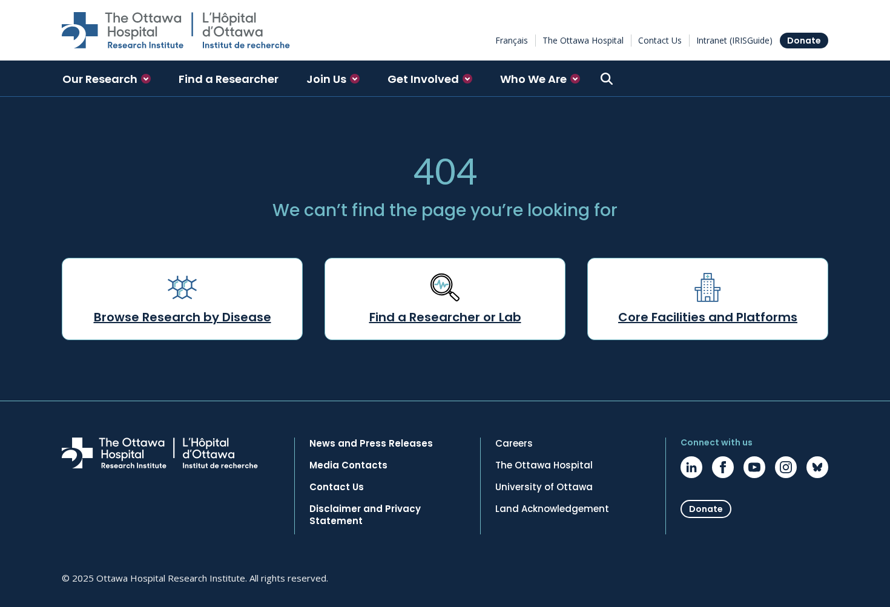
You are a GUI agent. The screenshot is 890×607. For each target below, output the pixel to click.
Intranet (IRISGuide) (734, 40)
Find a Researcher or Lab (445, 317)
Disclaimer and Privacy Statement (365, 515)
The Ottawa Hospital (583, 40)
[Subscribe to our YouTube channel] (754, 467)
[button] (106, 79)
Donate (804, 40)
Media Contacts (348, 465)
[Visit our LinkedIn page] (691, 467)
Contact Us (660, 40)
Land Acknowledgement (552, 509)
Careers (514, 444)
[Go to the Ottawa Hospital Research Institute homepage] (176, 30)
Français (511, 40)
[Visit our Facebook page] (723, 467)
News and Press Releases (371, 444)
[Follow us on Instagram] (786, 467)
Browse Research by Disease (182, 317)
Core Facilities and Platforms (707, 317)
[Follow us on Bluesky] (817, 467)
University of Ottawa (544, 487)
